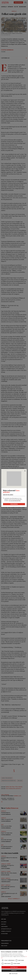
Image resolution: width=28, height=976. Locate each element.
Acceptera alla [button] (14, 967)
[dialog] (14, 963)
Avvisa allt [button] (14, 970)
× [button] (26, 951)
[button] (14, 973)
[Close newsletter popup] (25, 470)
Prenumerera (14, 504)
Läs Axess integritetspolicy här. (15, 500)
